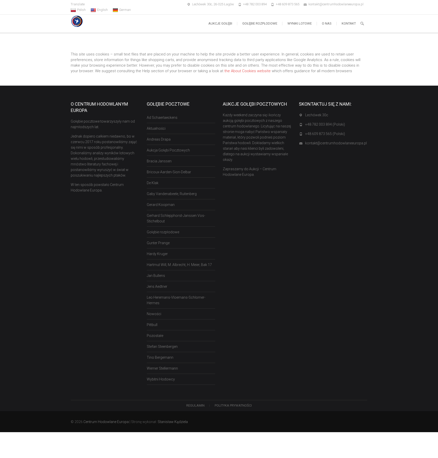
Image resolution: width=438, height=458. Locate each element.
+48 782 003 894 (255, 4)
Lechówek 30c (316, 115)
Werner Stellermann (162, 368)
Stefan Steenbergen (162, 347)
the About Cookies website (247, 71)
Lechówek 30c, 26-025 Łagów (213, 4)
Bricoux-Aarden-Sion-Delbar (169, 172)
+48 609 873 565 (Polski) (325, 134)
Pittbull (152, 325)
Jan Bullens (156, 276)
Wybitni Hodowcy (161, 379)
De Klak (152, 183)
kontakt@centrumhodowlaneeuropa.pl (335, 4)
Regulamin (195, 405)
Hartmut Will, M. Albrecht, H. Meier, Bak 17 (179, 265)
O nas (327, 23)
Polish (81, 10)
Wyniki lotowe (299, 23)
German (125, 10)
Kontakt (349, 23)
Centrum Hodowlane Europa (106, 422)
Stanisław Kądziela (173, 422)
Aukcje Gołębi (220, 23)
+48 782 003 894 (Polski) (325, 124)
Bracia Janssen (159, 161)
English (102, 10)
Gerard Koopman (161, 205)
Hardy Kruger (157, 254)
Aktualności (156, 128)
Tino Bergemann (160, 357)
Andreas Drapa (159, 139)
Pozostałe (155, 336)
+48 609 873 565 (287, 4)
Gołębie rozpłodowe (259, 23)
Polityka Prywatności (233, 405)
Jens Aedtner (157, 286)
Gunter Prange (158, 243)
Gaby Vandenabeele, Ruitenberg (172, 194)
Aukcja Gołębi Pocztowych (168, 150)
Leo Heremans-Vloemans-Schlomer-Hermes (176, 300)
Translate (78, 4)
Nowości (154, 314)
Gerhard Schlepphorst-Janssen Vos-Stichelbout (176, 218)
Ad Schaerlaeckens (162, 118)
